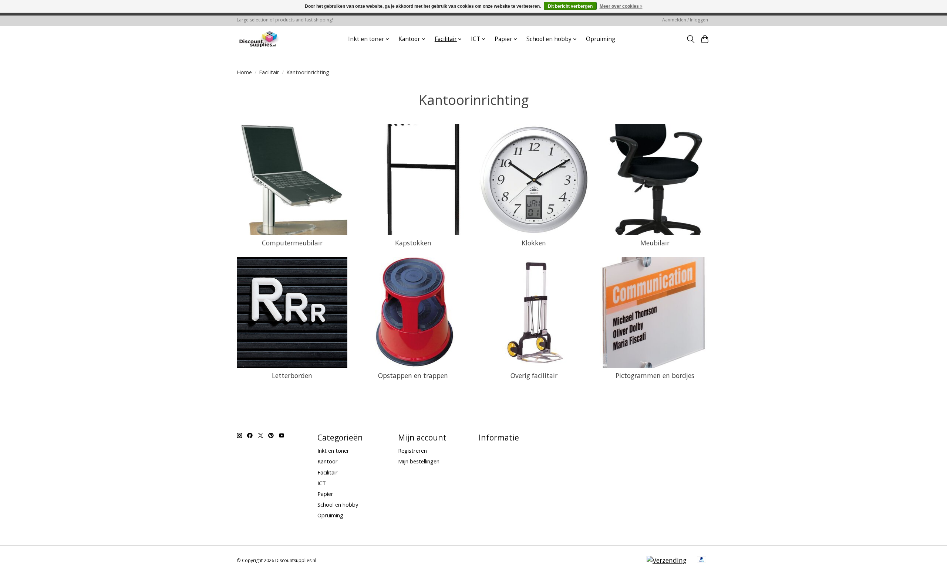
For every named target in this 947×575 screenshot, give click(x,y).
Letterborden (292, 375)
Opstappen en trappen (413, 375)
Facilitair (269, 72)
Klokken (534, 242)
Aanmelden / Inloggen (685, 20)
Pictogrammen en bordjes (655, 375)
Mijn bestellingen (418, 461)
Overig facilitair (533, 375)
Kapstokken (413, 242)
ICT (321, 483)
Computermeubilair (292, 242)
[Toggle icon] (690, 39)
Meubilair (655, 242)
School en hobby (337, 504)
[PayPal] (702, 560)
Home (244, 72)
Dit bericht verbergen (570, 6)
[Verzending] (667, 560)
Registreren (412, 450)
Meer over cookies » (621, 6)
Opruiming (600, 39)
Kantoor (327, 461)
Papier (325, 493)
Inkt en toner (333, 450)
